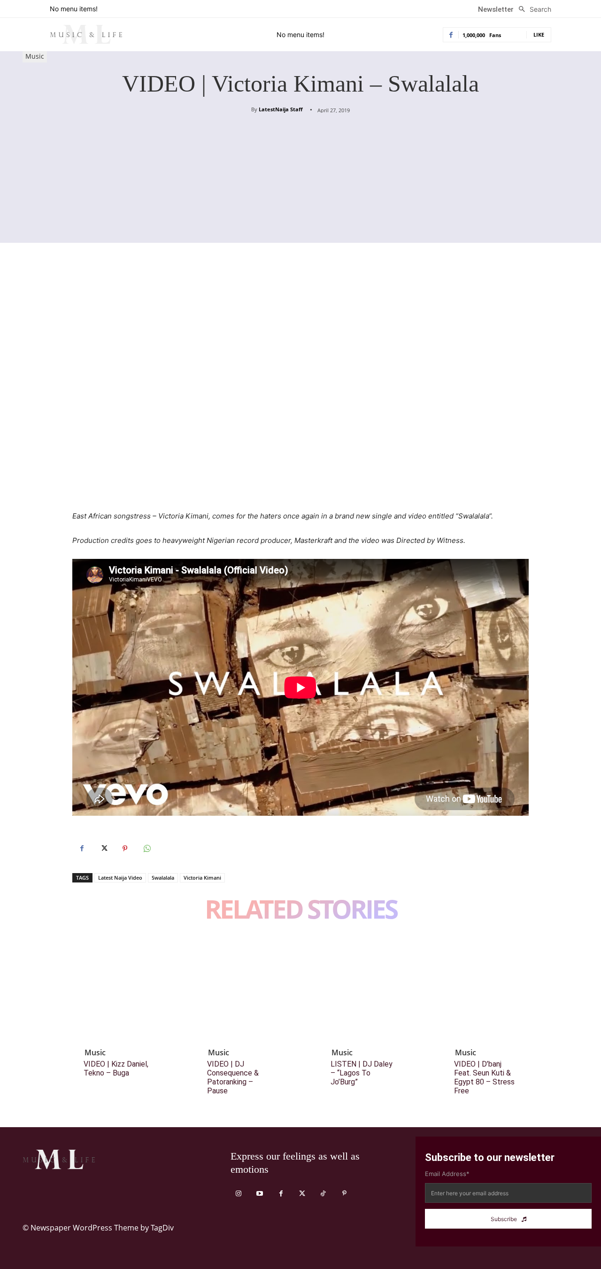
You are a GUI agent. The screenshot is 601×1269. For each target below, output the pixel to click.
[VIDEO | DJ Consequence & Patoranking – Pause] (247, 989)
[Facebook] (81, 848)
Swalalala (163, 877)
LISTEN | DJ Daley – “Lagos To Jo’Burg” (362, 1073)
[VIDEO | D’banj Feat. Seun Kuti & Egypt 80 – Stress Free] (494, 989)
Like (538, 34)
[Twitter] (103, 848)
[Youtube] (260, 1193)
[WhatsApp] (146, 848)
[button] (532, 9)
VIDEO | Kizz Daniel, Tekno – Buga (116, 1068)
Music (34, 56)
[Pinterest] (125, 848)
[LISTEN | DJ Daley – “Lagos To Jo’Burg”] (371, 989)
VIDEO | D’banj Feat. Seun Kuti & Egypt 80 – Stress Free (484, 1078)
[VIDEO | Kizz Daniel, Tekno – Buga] (124, 989)
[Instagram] (239, 1193)
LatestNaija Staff (281, 109)
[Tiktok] (323, 1193)
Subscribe (504, 1219)
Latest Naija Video (120, 877)
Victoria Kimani (202, 877)
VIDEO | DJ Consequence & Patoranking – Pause (233, 1078)
